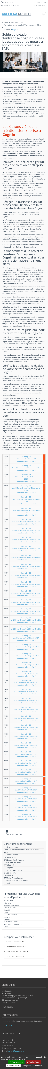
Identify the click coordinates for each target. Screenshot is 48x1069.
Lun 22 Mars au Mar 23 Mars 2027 (26, 736)
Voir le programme (14, 834)
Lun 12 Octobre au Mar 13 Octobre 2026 (26, 530)
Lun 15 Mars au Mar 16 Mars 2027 (26, 727)
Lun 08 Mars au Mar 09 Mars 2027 (26, 718)
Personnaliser (13, 1066)
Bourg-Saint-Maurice (11, 905)
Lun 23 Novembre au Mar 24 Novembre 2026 (25, 584)
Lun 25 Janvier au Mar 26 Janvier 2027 (26, 664)
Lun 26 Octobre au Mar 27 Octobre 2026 (26, 548)
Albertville (7, 903)
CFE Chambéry (10, 865)
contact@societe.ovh (16, 1051)
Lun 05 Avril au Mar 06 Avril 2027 (26, 754)
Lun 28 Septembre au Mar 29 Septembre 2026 (26, 511)
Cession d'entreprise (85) (15, 956)
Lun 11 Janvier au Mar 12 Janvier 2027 (26, 647)
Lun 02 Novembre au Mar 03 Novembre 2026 (25, 557)
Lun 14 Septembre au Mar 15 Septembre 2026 (26, 489)
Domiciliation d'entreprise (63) (17, 951)
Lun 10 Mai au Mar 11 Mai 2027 (26, 799)
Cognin (6, 912)
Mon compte (41, 2)
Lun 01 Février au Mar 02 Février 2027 (26, 673)
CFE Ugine (8, 883)
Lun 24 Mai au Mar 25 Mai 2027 (26, 816)
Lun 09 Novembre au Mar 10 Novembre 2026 (25, 566)
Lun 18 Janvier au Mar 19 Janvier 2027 (26, 656)
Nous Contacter (7, 1026)
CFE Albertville (10, 857)
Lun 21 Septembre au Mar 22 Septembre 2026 (26, 500)
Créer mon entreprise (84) (15, 942)
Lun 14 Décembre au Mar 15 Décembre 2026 (25, 611)
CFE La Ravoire (10, 873)
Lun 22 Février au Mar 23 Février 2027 (26, 700)
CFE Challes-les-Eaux (12, 862)
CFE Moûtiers (9, 875)
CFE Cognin (8, 867)
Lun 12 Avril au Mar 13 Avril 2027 (26, 763)
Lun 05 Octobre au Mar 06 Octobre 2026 (26, 521)
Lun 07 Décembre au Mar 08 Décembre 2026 (25, 602)
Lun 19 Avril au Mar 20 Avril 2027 (26, 772)
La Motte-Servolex (10, 915)
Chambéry (7, 910)
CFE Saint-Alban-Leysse (13, 878)
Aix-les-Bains (8, 901)
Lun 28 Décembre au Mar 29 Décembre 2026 (25, 629)
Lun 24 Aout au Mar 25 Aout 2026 (26, 459)
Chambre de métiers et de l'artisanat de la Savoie (21, 851)
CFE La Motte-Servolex (13, 870)
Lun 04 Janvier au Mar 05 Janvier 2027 (26, 638)
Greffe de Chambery (12, 847)
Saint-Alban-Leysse (11, 922)
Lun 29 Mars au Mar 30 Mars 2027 (26, 745)
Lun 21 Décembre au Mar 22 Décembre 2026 (25, 620)
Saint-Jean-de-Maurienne (13, 924)
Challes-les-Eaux (10, 908)
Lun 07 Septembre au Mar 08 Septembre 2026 (26, 477)
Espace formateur (39, 5)
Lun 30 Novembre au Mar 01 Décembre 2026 (25, 593)
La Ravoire (7, 917)
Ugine (6, 926)
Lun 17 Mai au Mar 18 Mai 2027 (26, 807)
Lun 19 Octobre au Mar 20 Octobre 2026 (26, 539)
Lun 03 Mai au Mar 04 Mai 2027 (26, 790)
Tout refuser (34, 1062)
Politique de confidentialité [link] (32, 1066)
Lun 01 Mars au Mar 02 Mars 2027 (26, 709)
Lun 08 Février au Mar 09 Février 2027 (26, 682)
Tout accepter (17, 1062)
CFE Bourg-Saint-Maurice (14, 860)
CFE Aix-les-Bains (11, 855)
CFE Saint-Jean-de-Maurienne (16, 880)
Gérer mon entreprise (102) (15, 946)
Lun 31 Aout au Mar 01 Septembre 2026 (26, 468)
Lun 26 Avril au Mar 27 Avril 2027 (26, 781)
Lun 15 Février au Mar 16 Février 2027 (26, 691)
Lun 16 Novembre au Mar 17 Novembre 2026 (25, 575)
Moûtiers (7, 919)
